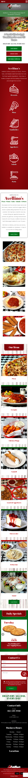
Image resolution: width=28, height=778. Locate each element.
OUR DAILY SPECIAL (14, 59)
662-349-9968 (14, 711)
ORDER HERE (14, 53)
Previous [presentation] (2, 634)
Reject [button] (22, 773)
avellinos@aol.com (14, 717)
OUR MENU (14, 48)
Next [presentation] (25, 634)
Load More (14, 602)
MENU (3, 2)
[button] (27, 2)
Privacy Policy (14, 776)
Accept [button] (17, 773)
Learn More (14, 234)
